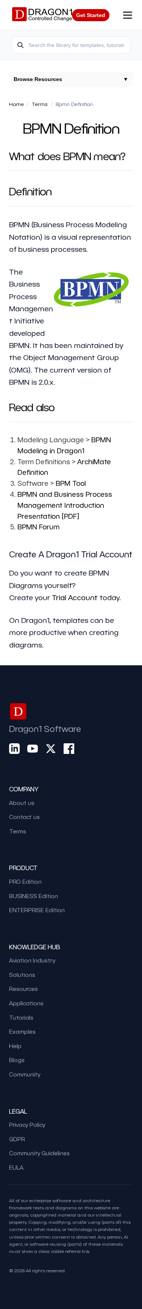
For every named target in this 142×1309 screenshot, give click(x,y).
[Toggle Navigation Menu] (128, 15)
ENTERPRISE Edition (37, 909)
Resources (23, 988)
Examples (22, 1031)
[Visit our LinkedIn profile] (14, 748)
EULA (16, 1167)
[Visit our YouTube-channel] (32, 748)
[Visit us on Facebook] (69, 748)
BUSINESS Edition (33, 895)
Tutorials (21, 1017)
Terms (40, 104)
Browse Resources (71, 79)
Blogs (17, 1059)
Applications (26, 1003)
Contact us (24, 816)
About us (21, 802)
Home (16, 104)
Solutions (22, 974)
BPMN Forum (38, 526)
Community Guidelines (39, 1153)
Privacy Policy (27, 1124)
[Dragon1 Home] (42, 15)
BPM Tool (71, 483)
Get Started (90, 15)
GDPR (17, 1139)
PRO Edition (25, 881)
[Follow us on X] (50, 748)
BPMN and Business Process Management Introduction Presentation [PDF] (64, 505)
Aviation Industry (32, 960)
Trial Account (75, 597)
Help (15, 1045)
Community (24, 1074)
